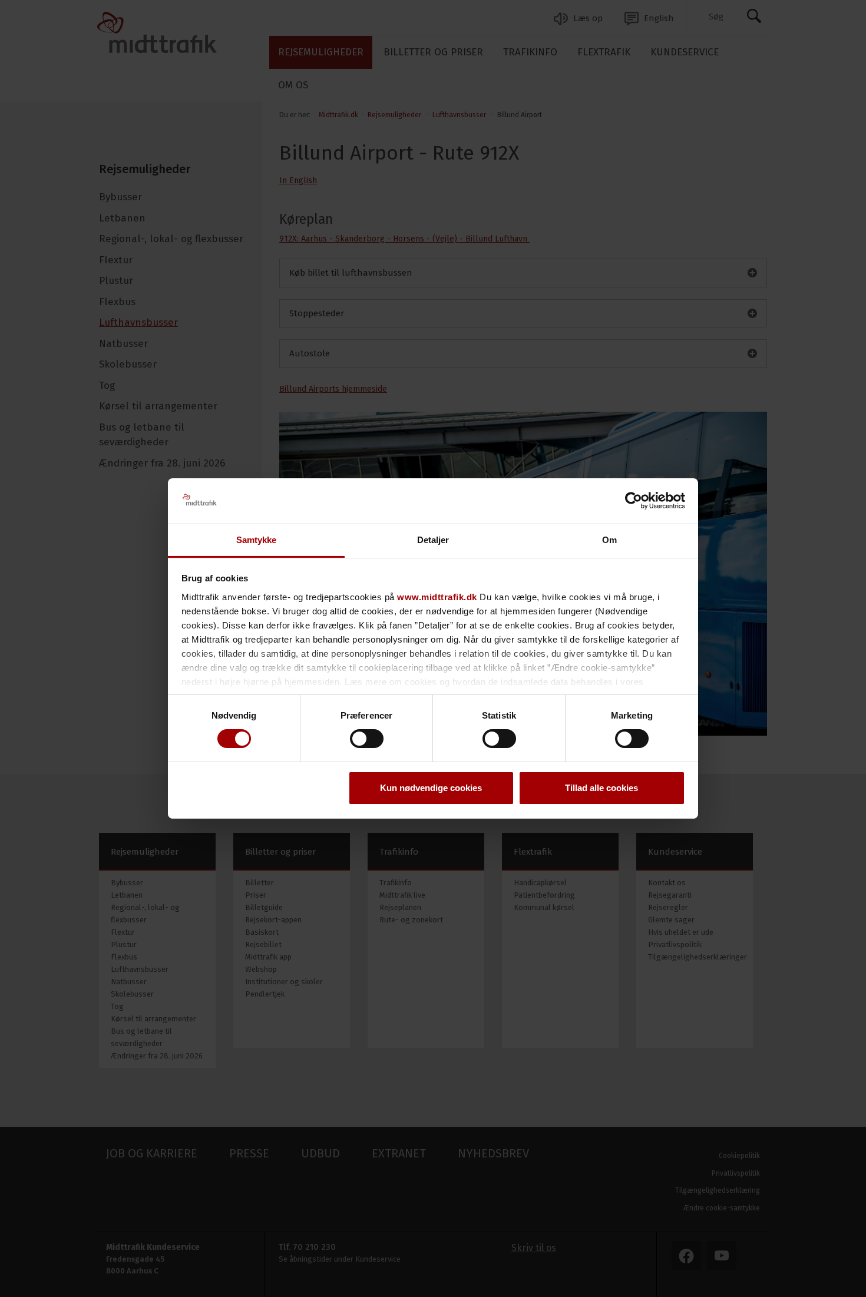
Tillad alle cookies (601, 788)
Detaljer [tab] (433, 540)
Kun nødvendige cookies (431, 788)
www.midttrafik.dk (437, 597)
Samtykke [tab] (256, 540)
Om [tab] (609, 540)
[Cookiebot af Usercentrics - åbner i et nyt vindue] (633, 500)
